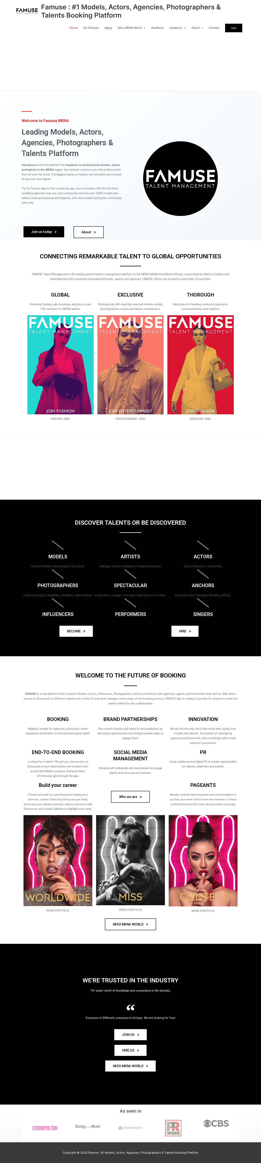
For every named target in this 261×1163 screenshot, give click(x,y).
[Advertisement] (130, 62)
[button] (143, 28)
